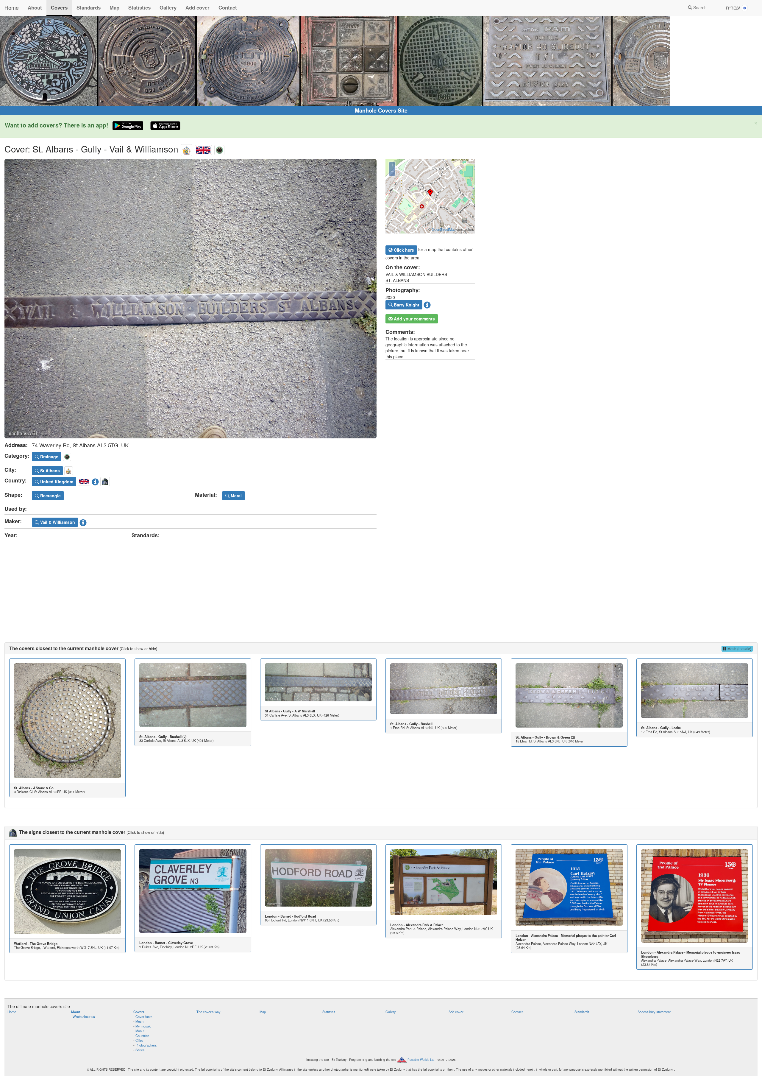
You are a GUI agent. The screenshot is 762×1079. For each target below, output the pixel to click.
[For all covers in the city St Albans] (186, 148)
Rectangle (50, 496)
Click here (403, 250)
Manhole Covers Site (381, 110)
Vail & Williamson (57, 522)
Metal (235, 496)
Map (114, 7)
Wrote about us (84, 1016)
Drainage (48, 457)
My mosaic (143, 1026)
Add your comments (414, 319)
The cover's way (208, 1011)
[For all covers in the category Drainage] (219, 148)
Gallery (168, 7)
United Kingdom (56, 482)
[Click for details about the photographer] (427, 304)
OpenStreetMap (443, 229)
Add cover (197, 7)
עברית (734, 7)
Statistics (139, 7)
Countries (142, 1035)
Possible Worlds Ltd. (421, 1060)
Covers (59, 7)
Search (699, 7)
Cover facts (143, 1016)
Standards (88, 7)
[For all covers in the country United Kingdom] (203, 148)
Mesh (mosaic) (739, 648)
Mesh (139, 1021)
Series (140, 1049)
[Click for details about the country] (95, 481)
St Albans (49, 471)
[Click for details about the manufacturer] (83, 521)
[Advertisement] (381, 586)
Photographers (146, 1045)
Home (11, 7)
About (35, 7)
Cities (139, 1040)
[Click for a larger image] (190, 298)
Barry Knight (406, 305)
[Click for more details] (67, 720)
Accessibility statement (654, 1011)
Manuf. (140, 1030)
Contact (227, 7)
